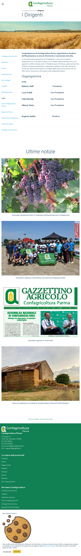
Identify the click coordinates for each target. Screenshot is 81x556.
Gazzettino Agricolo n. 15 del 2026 (40, 340)
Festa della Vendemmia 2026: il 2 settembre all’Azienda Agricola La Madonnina (40, 215)
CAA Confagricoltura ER (9, 500)
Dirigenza (4, 62)
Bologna (4, 471)
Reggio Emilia (6, 465)
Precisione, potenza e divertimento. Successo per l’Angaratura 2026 (40, 278)
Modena (4, 468)
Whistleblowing (6, 92)
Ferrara (3, 475)
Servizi (3, 68)
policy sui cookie (49, 546)
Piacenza (4, 458)
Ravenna (4, 478)
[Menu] (2, 4)
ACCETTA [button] (17, 551)
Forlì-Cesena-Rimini (8, 481)
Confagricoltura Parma (9, 56)
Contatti (4, 86)
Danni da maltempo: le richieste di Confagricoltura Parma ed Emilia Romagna (40, 403)
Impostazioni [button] (7, 551)
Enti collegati (5, 80)
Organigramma (6, 74)
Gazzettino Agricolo (8, 497)
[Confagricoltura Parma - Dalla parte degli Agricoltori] (40, 4)
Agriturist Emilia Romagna (10, 507)
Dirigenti (4, 494)
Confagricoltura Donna (9, 504)
